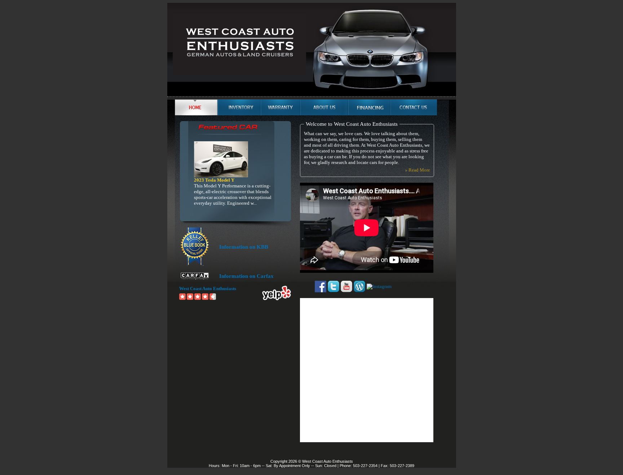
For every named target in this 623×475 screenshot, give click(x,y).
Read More (419, 170)
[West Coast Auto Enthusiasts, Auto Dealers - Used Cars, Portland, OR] (411, 286)
